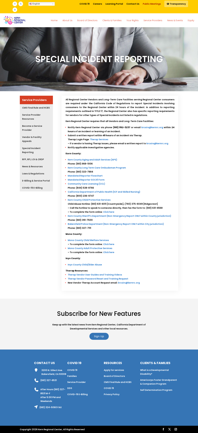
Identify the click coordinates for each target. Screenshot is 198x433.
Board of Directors (87, 20)
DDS (69, 388)
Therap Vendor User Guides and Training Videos (95, 274)
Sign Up (99, 336)
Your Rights (133, 20)
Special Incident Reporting (31, 150)
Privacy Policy (111, 394)
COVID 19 (85, 3)
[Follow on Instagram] (15, 9)
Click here (108, 211)
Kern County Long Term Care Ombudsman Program (97, 167)
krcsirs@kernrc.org (152, 127)
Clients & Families (112, 20)
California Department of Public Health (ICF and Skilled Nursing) (104, 191)
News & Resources (32, 166)
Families (72, 376)
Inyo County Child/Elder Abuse (85, 264)
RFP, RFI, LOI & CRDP (33, 159)
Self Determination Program (156, 390)
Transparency (177, 3)
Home (54, 20)
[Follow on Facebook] (15, 4)
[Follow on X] (20, 4)
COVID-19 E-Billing (32, 187)
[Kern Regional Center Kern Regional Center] (15, 20)
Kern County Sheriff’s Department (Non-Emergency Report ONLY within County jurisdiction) (119, 216)
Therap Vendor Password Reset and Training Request (98, 278)
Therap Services (99, 139)
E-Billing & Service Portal (36, 180)
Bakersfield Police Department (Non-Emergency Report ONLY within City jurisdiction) (116, 224)
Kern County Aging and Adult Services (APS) (92, 159)
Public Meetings (152, 3)
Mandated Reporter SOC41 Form (86, 179)
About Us (67, 20)
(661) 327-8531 (48, 380)
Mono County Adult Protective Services (90, 248)
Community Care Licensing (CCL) (86, 183)
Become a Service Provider (32, 128)
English (36, 4)
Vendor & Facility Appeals (31, 139)
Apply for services (114, 370)
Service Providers (153, 20)
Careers (97, 3)
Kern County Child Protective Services (89, 199)
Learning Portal (114, 3)
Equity (191, 20)
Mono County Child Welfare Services (88, 240)
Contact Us (132, 3)
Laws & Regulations (33, 173)
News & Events (175, 20)
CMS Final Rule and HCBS (36, 107)
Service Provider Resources (31, 116)
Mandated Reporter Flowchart (85, 175)
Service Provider (76, 382)
